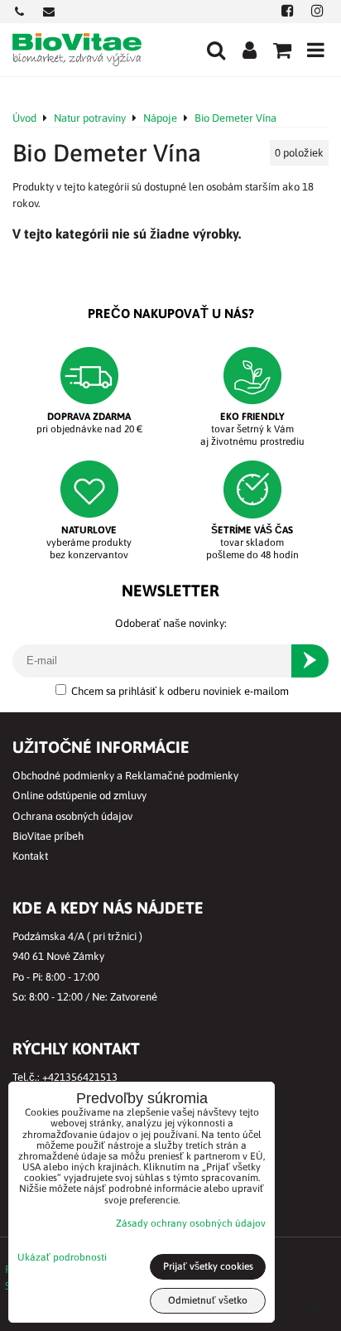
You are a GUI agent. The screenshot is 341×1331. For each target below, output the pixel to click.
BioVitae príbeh (48, 836)
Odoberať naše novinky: (171, 623)
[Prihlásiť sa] (249, 49)
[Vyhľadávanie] (216, 49)
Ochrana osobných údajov (72, 816)
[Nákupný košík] (282, 49)
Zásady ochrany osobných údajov (191, 1223)
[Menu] (315, 49)
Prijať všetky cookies (208, 1266)
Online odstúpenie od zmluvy (79, 795)
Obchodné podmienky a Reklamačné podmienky (125, 775)
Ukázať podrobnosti (62, 1257)
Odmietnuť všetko (207, 1300)
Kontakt (30, 856)
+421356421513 (80, 1077)
